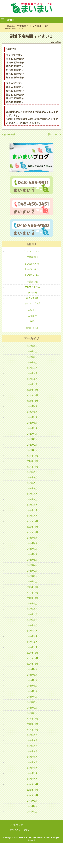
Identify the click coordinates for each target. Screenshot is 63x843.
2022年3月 (32, 636)
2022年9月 (32, 603)
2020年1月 (32, 779)
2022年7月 (32, 614)
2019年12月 (32, 784)
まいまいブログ (32, 303)
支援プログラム (32, 287)
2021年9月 (32, 669)
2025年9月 (32, 406)
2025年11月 (32, 395)
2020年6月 (32, 751)
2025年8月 (32, 412)
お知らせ (32, 310)
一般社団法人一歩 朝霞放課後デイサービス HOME (23, 26)
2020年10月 (32, 729)
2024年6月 (32, 488)
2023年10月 (32, 532)
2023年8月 (32, 543)
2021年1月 (32, 713)
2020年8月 (32, 740)
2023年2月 (32, 576)
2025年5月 (32, 428)
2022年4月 (32, 631)
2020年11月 (32, 724)
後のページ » (54, 134)
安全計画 (32, 292)
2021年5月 (32, 691)
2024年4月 (32, 499)
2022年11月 (32, 592)
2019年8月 (32, 806)
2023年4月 (32, 565)
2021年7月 (32, 680)
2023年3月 (32, 570)
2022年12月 (32, 587)
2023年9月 (32, 538)
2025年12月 (32, 390)
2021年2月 (32, 707)
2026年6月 (32, 357)
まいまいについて (32, 251)
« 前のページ (8, 134)
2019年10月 (32, 795)
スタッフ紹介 (32, 298)
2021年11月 (32, 658)
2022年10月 (32, 598)
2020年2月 (32, 773)
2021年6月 (32, 685)
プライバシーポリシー (21, 830)
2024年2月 (32, 510)
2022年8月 (32, 609)
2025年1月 (32, 450)
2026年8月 (32, 346)
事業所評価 (32, 281)
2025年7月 (32, 417)
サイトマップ (16, 825)
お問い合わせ (32, 328)
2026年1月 (32, 384)
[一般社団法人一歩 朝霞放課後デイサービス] (31, 12)
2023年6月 (32, 554)
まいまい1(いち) (32, 264)
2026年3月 (32, 373)
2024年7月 (32, 483)
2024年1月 (32, 516)
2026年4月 (32, 368)
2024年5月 (32, 494)
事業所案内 (32, 257)
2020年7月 (32, 746)
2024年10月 (32, 466)
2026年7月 (32, 351)
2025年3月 (32, 439)
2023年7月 (32, 548)
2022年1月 (32, 647)
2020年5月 (32, 757)
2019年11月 (32, 790)
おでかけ (32, 316)
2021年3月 (32, 702)
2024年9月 (32, 472)
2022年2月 (32, 642)
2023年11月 (32, 527)
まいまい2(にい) (32, 269)
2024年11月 (32, 461)
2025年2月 (32, 445)
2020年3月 (32, 768)
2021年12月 (32, 653)
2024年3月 (32, 505)
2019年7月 (32, 811)
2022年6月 (32, 620)
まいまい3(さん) (32, 275)
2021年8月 (32, 675)
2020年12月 (32, 718)
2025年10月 (32, 401)
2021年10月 (32, 664)
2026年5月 (32, 362)
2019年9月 (32, 801)
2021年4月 (32, 696)
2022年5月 (32, 625)
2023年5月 (32, 559)
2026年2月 (32, 379)
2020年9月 (32, 735)
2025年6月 (32, 423)
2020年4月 (32, 762)
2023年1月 (32, 581)
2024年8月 (32, 477)
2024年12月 (32, 455)
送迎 (46, 26)
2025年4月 (32, 434)
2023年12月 (32, 521)
